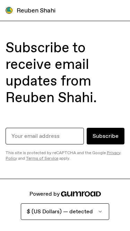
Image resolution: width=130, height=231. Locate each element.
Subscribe (106, 136)
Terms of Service (42, 158)
